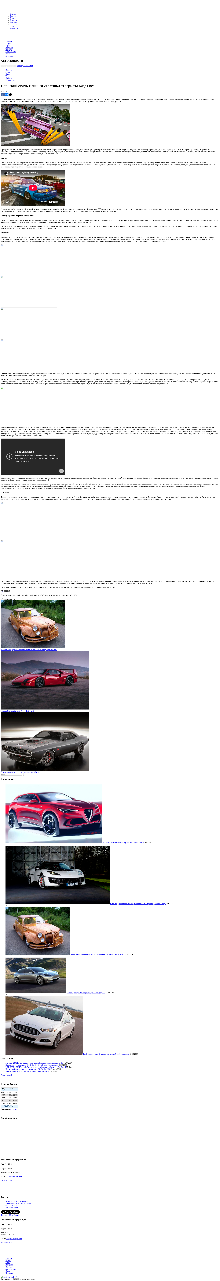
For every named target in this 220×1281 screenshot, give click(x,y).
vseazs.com (14, 1109)
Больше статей (6, 1075)
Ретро (8, 72)
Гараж (12, 18)
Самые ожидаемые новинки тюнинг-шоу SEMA (20, 772)
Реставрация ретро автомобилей (18, 1203)
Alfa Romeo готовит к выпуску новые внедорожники (123, 842)
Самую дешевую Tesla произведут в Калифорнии (86, 993)
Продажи (13, 20)
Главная (13, 14)
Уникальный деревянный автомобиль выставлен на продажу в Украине (29, 650)
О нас (12, 26)
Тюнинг (9, 76)
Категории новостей (25, 66)
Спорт (8, 74)
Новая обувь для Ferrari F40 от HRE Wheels (17, 711)
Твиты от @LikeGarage (10, 1215)
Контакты (14, 28)
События (9, 78)
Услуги (13, 16)
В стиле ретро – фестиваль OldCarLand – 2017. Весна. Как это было (32, 1065)
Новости (9, 70)
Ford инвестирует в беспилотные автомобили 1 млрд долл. (106, 1054)
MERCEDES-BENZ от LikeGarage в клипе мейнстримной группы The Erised (36, 1067)
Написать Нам (6, 1180)
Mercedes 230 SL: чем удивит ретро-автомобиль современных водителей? (34, 1063)
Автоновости (15, 24)
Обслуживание (11, 1205)
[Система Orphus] (5, 591)
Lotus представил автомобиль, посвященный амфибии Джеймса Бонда (138, 904)
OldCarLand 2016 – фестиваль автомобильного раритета (27, 1071)
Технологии (10, 80)
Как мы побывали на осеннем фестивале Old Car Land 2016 (29, 1069)
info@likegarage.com (14, 1176)
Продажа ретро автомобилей (17, 1201)
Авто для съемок (12, 1207)
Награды (13, 22)
